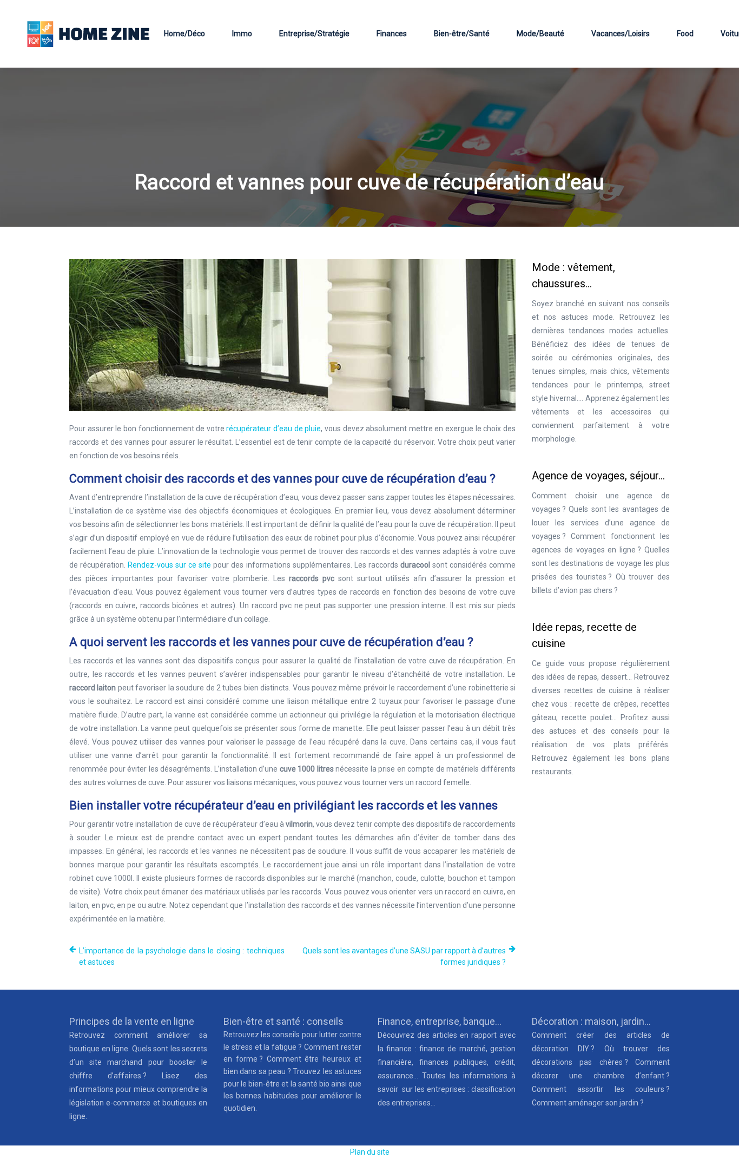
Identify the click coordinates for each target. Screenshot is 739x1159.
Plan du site (370, 1152)
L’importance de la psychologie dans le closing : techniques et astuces (182, 956)
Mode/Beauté (540, 33)
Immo (242, 33)
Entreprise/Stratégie (314, 33)
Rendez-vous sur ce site (169, 565)
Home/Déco (184, 33)
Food (685, 33)
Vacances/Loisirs (620, 33)
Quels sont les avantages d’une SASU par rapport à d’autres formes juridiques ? (404, 956)
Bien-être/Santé (462, 33)
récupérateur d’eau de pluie (273, 428)
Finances (392, 33)
